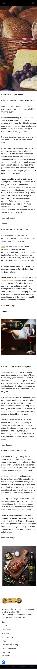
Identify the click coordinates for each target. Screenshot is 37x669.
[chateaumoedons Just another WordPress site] (3, 3)
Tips (4, 641)
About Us (5, 626)
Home (4, 622)
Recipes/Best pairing (10, 645)
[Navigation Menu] (33, 3)
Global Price (6, 630)
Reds (3, 247)
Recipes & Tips (7, 637)
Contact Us (6, 652)
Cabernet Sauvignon (9, 280)
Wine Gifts (5, 633)
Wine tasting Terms (9, 648)
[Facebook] (3, 662)
